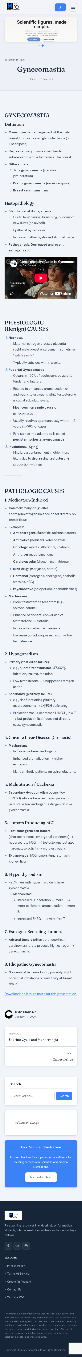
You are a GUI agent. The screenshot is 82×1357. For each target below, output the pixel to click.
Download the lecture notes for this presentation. (41, 994)
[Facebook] (8, 1245)
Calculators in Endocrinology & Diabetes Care (35, 76)
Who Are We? (16, 1297)
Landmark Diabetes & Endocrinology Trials (36, 66)
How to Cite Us (19, 196)
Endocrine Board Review (25, 132)
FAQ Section (17, 212)
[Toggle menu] (73, 7)
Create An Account (19, 1282)
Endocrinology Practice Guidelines (31, 85)
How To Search (19, 188)
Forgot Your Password (24, 276)
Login (13, 268)
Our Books (16, 117)
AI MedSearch (18, 156)
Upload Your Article (22, 284)
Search (64, 1096)
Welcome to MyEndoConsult (27, 180)
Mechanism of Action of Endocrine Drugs (35, 50)
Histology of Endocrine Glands (28, 140)
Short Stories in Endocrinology (28, 235)
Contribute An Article (23, 228)
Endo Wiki (16, 42)
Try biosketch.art (41, 1177)
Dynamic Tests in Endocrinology (29, 109)
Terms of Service (18, 1274)
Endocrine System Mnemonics (28, 93)
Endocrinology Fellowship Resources (32, 148)
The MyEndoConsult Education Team (32, 204)
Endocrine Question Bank (25, 124)
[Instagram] (26, 1245)
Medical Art (17, 243)
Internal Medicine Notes (24, 164)
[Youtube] (17, 1245)
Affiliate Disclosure (21, 220)
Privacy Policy (16, 1266)
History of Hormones (22, 58)
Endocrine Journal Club (24, 101)
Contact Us (14, 1289)
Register (15, 260)
